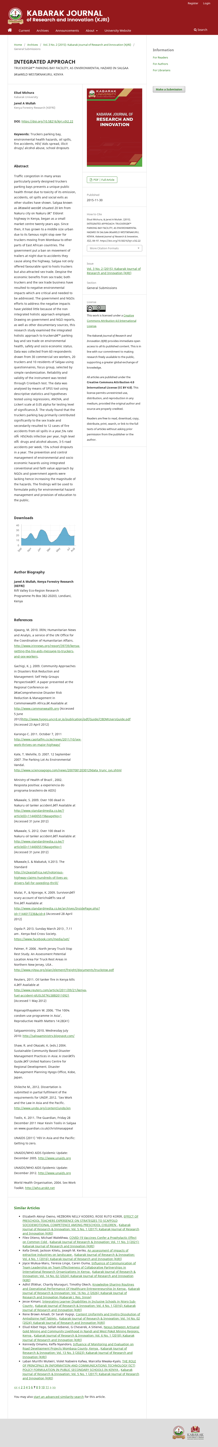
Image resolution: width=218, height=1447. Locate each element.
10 (43, 1387)
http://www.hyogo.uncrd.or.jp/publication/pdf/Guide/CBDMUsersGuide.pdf (76, 719)
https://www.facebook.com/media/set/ (41, 939)
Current (24, 30)
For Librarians (161, 70)
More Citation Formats (104, 248)
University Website (118, 30)
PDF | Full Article (103, 180)
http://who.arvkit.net (40, 1188)
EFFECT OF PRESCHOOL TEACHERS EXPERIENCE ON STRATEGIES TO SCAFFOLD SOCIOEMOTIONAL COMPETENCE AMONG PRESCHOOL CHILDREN (80, 1220)
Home (18, 45)
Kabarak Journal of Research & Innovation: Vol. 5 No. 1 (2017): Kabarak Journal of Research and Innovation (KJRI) (81, 1229)
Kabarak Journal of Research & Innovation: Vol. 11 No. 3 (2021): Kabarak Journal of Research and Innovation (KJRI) (81, 1244)
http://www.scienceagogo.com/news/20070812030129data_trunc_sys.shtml (68, 770)
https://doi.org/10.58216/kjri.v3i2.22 (47, 121)
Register (193, 3)
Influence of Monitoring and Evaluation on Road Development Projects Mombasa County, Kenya (78, 1346)
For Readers (160, 57)
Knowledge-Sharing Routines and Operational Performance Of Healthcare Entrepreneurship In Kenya (78, 1286)
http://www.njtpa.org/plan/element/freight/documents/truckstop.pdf (64, 970)
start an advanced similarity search (59, 1397)
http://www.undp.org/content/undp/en (42, 1108)
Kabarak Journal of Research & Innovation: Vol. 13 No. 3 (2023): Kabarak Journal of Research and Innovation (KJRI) (78, 1352)
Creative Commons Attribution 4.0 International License (111, 320)
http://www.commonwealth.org (36, 708)
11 (47, 1387)
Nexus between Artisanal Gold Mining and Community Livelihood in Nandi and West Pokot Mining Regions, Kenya (81, 1331)
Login (206, 3)
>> (54, 1387)
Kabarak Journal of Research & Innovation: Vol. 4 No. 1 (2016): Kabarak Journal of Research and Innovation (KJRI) (79, 1257)
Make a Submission (169, 89)
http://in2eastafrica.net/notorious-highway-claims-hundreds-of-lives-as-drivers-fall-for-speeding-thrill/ (41, 877)
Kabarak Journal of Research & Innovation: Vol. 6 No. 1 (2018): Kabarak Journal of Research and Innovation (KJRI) (78, 1337)
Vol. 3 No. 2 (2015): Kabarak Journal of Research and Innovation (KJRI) (87, 45)
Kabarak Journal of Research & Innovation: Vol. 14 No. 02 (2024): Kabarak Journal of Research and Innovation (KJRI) (79, 1276)
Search (202, 30)
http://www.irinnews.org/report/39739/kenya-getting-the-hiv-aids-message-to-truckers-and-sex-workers (47, 651)
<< (15, 1387)
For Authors (160, 64)
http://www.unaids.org (54, 1158)
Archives (43, 30)
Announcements (67, 30)
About (90, 30)
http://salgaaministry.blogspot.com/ (49, 1036)
